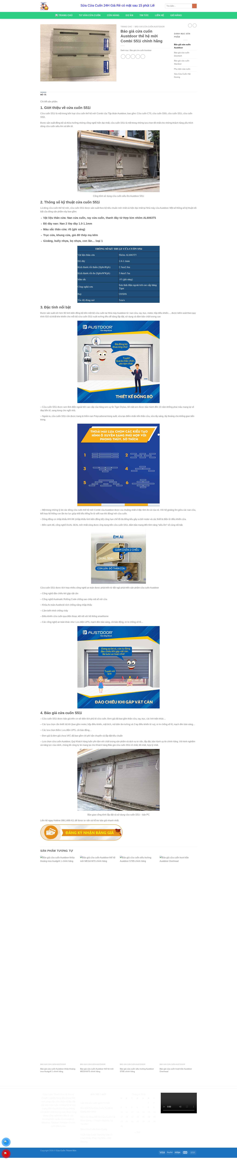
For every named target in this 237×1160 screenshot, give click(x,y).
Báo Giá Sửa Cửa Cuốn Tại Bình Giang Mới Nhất (97, 1110)
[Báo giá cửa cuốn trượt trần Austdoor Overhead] (178, 959)
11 (127, 1112)
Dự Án (129, 15)
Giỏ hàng (176, 15)
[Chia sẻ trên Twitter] (128, 56)
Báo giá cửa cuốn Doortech (181, 54)
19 (132, 1117)
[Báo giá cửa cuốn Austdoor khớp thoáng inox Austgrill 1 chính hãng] (58, 959)
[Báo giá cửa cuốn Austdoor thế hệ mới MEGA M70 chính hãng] (98, 959)
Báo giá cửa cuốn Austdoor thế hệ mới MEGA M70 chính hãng (96, 1070)
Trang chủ (126, 27)
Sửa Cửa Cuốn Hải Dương (182, 75)
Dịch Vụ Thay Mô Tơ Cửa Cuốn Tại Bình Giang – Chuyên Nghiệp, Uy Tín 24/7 (98, 1120)
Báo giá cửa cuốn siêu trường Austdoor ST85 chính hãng (137, 1070)
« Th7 (137, 1132)
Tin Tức (144, 15)
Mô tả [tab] (43, 95)
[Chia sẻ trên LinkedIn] (143, 56)
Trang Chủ (66, 15)
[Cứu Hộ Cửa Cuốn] (44, 6)
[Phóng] (44, 78)
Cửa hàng (113, 15)
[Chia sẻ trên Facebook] (123, 56)
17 (122, 1117)
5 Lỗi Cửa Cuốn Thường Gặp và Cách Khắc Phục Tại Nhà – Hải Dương (96, 1138)
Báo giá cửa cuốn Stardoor (181, 62)
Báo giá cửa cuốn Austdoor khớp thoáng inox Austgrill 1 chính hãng (57, 1070)
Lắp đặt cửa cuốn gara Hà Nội (95, 1103)
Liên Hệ (159, 15)
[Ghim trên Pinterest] (138, 56)
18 (127, 1117)
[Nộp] (194, 6)
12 (132, 1112)
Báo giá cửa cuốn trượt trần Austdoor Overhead (176, 1070)
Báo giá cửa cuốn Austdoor (150, 27)
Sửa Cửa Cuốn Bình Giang (94, 1129)
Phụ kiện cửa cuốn (182, 69)
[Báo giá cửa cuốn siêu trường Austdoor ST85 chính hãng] (138, 959)
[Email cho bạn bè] (133, 56)
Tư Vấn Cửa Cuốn (90, 15)
